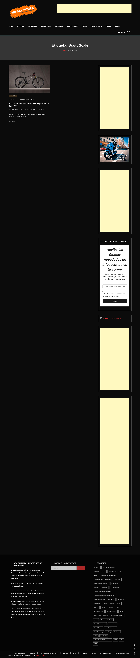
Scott (43, 114)
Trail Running (96, 26)
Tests (108, 26)
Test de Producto (111, 628)
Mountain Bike (22, 114)
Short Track (99, 628)
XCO (96, 644)
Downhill (98, 604)
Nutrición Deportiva (118, 616)
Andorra (98, 567)
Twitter (74, 653)
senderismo (114, 624)
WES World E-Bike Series (103, 640)
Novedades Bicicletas (102, 616)
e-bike (106, 604)
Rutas (84, 26)
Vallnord (118, 632)
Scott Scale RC (22, 116)
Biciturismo (46, 26)
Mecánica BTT (72, 26)
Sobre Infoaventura (19, 653)
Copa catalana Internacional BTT (106, 595)
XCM (122, 640)
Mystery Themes (40, 655)
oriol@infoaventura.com (27, 99)
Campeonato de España (109, 575)
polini (97, 620)
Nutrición (59, 26)
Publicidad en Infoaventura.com (49, 653)
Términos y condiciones (122, 653)
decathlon (112, 600)
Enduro (111, 608)
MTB (39, 114)
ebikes (97, 608)
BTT (15, 114)
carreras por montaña (102, 583)
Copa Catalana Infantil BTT (104, 591)
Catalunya (116, 583)
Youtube (93, 653)
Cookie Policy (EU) (105, 653)
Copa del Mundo (100, 600)
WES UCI (105, 636)
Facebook (65, 653)
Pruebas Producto (108, 620)
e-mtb (113, 604)
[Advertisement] (94, 8)
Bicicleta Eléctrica (101, 571)
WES (97, 636)
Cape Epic (118, 579)
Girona (119, 608)
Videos (117, 26)
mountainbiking (32, 114)
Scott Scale (12, 116)
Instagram (84, 653)
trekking (109, 632)
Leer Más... (12, 121)
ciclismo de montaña (102, 587)
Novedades (32, 26)
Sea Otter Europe (101, 624)
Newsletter (32, 653)
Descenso (122, 600)
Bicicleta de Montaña (110, 567)
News (11, 26)
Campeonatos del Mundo (103, 579)
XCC (116, 640)
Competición (116, 587)
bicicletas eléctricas (116, 571)
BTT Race (20, 26)
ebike (120, 604)
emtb (104, 608)
